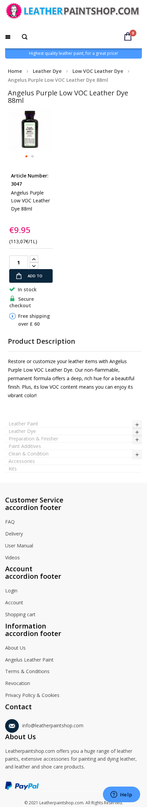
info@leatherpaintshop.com (52, 725)
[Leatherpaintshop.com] (73, 12)
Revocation (17, 683)
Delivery (14, 533)
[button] (26, 156)
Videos (12, 557)
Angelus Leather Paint (29, 659)
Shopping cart (20, 614)
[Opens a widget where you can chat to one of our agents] (121, 795)
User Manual (19, 545)
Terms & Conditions (27, 671)
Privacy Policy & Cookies (32, 695)
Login (11, 590)
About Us (15, 648)
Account (14, 602)
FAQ (10, 521)
